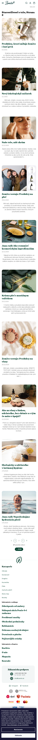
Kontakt (6, 661)
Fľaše (3, 586)
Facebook (25, 686)
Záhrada (4, 571)
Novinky (4, 598)
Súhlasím (18, 735)
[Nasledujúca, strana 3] (23, 540)
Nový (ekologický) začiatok (17, 93)
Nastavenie (18, 729)
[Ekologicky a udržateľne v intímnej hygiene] (19, 450)
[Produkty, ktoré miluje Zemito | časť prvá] (19, 29)
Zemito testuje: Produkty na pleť (17, 196)
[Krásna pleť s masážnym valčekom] (19, 281)
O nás (4, 652)
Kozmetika (5, 582)
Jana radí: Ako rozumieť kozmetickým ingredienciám (18, 247)
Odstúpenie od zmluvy (13, 606)
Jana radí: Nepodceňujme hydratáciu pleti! (16, 518)
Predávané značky (11, 617)
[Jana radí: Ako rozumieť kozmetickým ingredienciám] (19, 231)
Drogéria (4, 579)
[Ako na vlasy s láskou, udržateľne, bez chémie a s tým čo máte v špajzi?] (19, 396)
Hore (20, 549)
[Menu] (2, 3)
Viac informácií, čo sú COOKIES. (18, 725)
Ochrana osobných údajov (15, 630)
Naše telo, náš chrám (13, 142)
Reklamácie (8, 626)
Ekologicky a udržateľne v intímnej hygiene (15, 467)
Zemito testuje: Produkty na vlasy (17, 360)
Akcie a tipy (5, 594)
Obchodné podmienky (13, 621)
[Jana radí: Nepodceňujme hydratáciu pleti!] (19, 502)
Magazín (6, 656)
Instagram (15, 686)
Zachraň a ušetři (7, 590)
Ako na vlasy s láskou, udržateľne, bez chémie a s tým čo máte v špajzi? (19, 413)
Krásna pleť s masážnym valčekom (15, 297)
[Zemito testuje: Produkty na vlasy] (19, 338)
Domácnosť (5, 575)
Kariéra (6, 648)
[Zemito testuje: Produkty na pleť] (19, 178)
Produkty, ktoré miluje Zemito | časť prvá (19, 45)
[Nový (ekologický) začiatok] (19, 79)
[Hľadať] (26, 3)
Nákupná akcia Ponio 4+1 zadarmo (14, 612)
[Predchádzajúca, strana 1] (15, 540)
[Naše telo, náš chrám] (19, 128)
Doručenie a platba (11, 634)
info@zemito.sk (19, 678)
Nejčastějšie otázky (12, 638)
